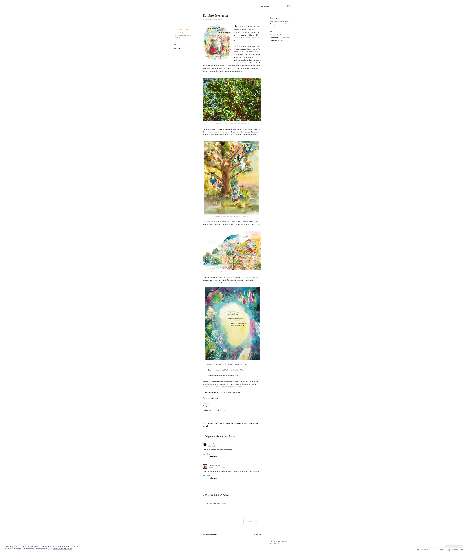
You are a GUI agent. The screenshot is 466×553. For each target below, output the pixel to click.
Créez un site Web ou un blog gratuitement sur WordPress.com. (278, 543)
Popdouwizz (257, 534)
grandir (239, 423)
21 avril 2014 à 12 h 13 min (216, 468)
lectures (280, 40)
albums (210, 423)
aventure (222, 423)
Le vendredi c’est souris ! (210, 534)
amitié (216, 423)
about (176, 44)
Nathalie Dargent (214, 466)
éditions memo (231, 423)
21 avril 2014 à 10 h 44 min (216, 446)
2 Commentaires (285, 37)
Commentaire (251, 521)
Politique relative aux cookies (62, 549)
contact (177, 48)
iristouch (211, 444)
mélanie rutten (247, 423)
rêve (207, 426)
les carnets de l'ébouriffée (182, 30)
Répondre (213, 456)
